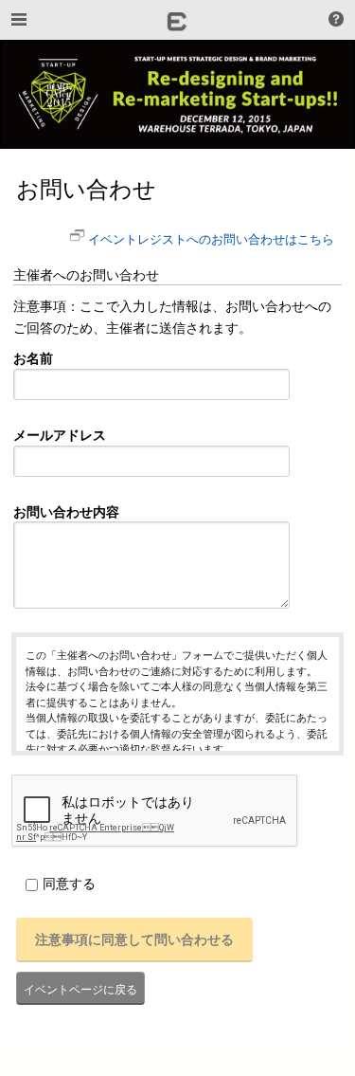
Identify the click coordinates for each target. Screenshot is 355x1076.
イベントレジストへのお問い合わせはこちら (211, 238)
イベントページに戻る (80, 988)
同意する (69, 882)
